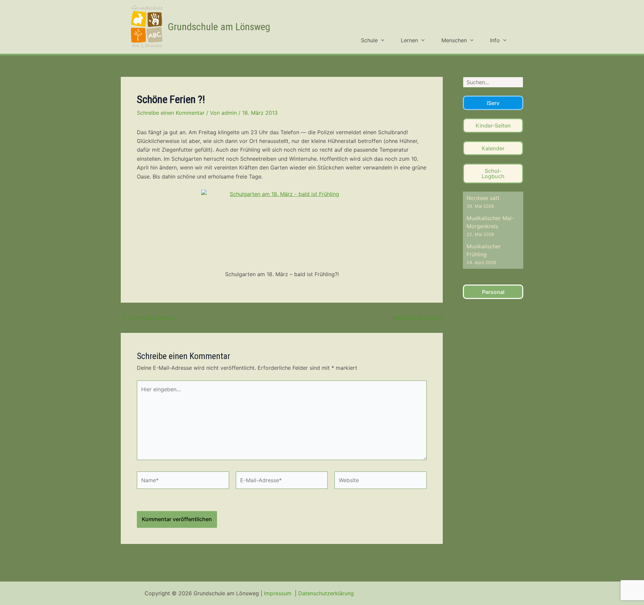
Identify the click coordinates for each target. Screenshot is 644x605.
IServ (493, 103)
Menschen (454, 40)
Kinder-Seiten (493, 125)
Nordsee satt (483, 198)
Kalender (493, 148)
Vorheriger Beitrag (147, 317)
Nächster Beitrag (417, 317)
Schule (369, 40)
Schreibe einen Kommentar (171, 112)
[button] (381, 40)
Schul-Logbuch (493, 173)
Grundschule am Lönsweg (219, 27)
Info (495, 40)
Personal (493, 292)
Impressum (278, 593)
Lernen (409, 40)
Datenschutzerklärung (326, 593)
